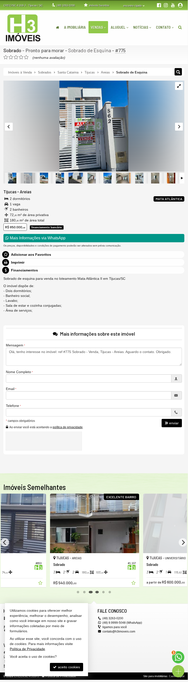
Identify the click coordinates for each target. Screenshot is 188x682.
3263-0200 (65, 5)
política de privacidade (68, 427)
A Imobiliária (75, 27)
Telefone (12, 406)
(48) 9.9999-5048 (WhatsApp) (122, 622)
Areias (25, 191)
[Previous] (5, 542)
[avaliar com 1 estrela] (5, 57)
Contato (163, 27)
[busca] (180, 27)
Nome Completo (18, 372)
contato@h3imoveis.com (118, 631)
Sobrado (12, 50)
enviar (174, 423)
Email (10, 389)
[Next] (183, 542)
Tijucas (9, 191)
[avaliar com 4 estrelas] (21, 57)
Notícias (140, 27)
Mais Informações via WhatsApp (37, 238)
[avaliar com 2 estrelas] (11, 57)
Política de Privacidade (60, 676)
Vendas (97, 27)
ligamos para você (114, 627)
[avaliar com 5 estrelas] (26, 57)
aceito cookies (68, 667)
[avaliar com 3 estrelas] (16, 57)
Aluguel (118, 27)
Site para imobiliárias (155, 676)
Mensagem (14, 345)
